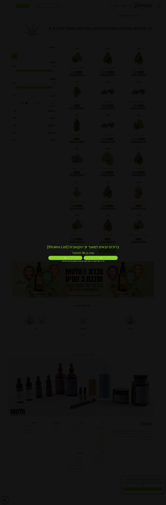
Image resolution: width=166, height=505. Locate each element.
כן (100, 258)
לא (65, 258)
